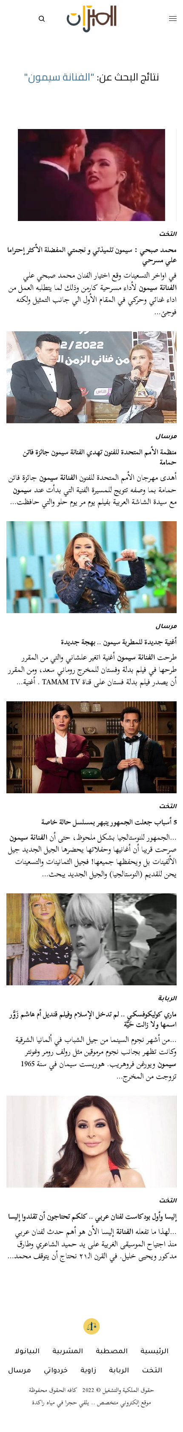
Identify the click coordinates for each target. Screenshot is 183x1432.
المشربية (67, 1352)
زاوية (88, 1371)
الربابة (167, 999)
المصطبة (112, 1352)
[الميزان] (91, 19)
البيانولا (27, 1352)
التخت (168, 235)
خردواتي (56, 1371)
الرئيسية (154, 1352)
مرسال (166, 437)
